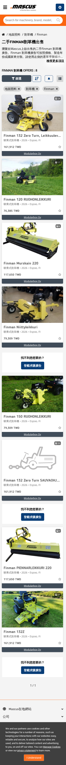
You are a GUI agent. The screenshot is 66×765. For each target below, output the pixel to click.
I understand (34, 757)
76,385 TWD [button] (11, 211)
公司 (6, 716)
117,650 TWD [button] (12, 274)
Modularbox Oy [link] (32, 153)
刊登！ (60, 7)
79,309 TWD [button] (11, 338)
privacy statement (26, 750)
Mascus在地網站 (20, 709)
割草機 (28, 34)
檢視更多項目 (55, 61)
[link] (32, 113)
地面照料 (14, 34)
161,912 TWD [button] (12, 147)
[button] (16, 78)
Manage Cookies (51, 746)
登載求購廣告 (32, 366)
